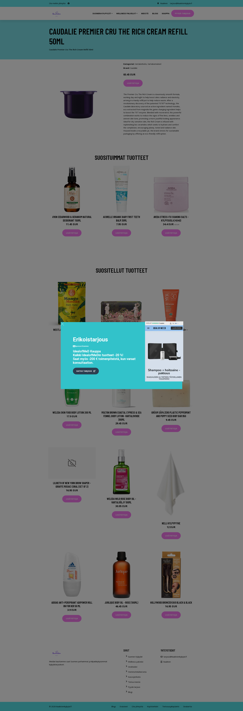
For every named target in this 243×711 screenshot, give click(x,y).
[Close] (62, 324)
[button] (86, 371)
